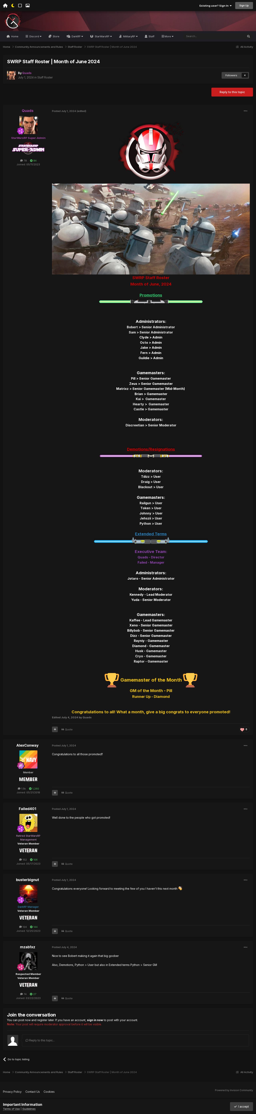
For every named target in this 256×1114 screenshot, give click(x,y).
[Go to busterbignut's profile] (28, 894)
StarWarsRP (102, 36)
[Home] (5, 5)
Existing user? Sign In (214, 5)
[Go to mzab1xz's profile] (28, 961)
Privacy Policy (12, 1091)
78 (25, 160)
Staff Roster (45, 77)
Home (14, 36)
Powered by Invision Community (234, 1090)
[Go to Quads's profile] (11, 75)
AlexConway (27, 745)
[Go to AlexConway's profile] (28, 759)
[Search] (248, 36)
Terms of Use (11, 1108)
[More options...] (245, 111)
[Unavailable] (151, 229)
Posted (64, 111)
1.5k (23, 788)
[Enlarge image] (151, 150)
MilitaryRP (129, 36)
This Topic (232, 36)
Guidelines (29, 1108)
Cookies (49, 1091)
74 (25, 994)
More (168, 36)
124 (24, 926)
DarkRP (76, 36)
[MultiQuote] (55, 729)
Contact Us (32, 1091)
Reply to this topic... (41, 1040)
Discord (34, 36)
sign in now (95, 1020)
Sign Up (244, 5)
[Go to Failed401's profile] (28, 823)
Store (55, 36)
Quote (69, 729)
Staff (151, 36)
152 (24, 859)
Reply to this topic (232, 92)
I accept (243, 1106)
